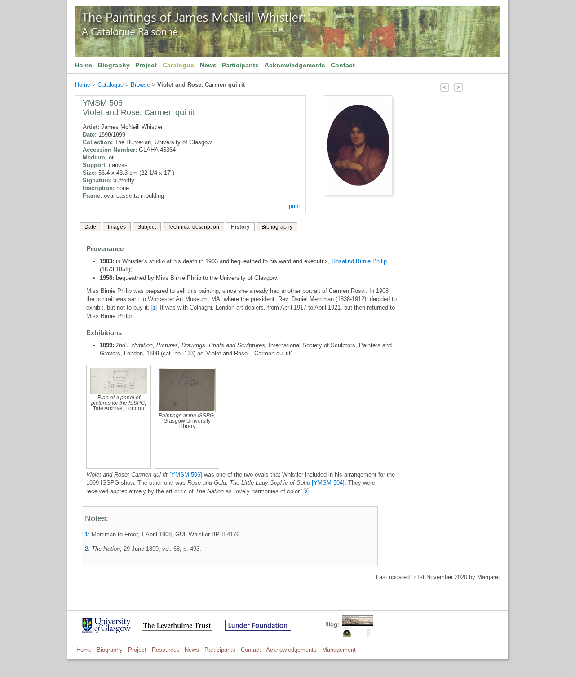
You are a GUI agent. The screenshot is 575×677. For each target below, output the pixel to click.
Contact (343, 65)
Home (83, 65)
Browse (140, 84)
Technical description (193, 227)
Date (90, 227)
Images (117, 227)
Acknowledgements (295, 65)
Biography (114, 65)
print (294, 206)
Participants (240, 65)
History (240, 227)
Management (339, 649)
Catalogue (178, 65)
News (208, 65)
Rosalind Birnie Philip (359, 261)
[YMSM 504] (328, 482)
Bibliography (276, 227)
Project (146, 65)
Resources (166, 649)
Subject (146, 227)
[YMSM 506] (185, 474)
